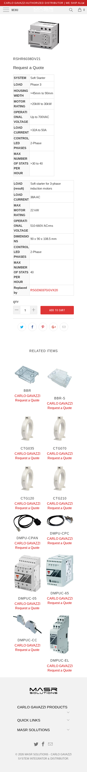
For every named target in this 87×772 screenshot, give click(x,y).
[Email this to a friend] (64, 327)
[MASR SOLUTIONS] (43, 10)
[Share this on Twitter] (22, 327)
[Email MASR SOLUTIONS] (51, 744)
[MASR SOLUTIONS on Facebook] (43, 744)
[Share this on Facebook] (32, 327)
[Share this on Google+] (53, 327)
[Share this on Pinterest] (43, 327)
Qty (16, 302)
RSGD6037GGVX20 (44, 290)
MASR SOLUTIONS (36, 754)
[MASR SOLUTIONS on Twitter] (36, 744)
